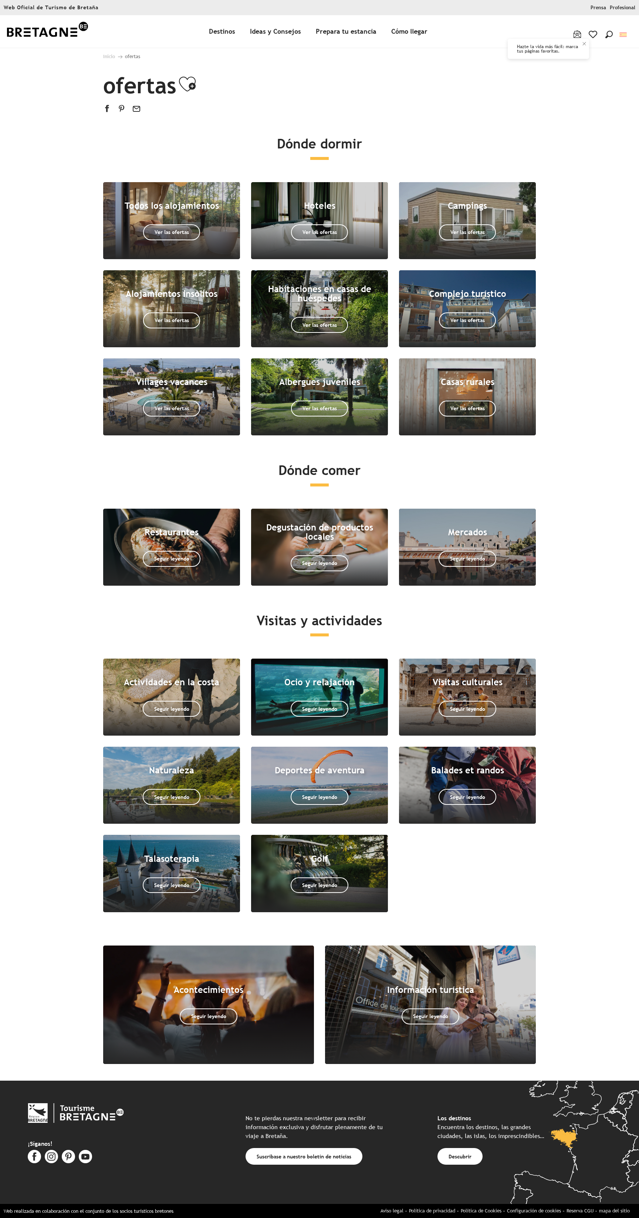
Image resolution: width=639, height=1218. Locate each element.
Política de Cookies (481, 1211)
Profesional (622, 7)
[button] (609, 34)
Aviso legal (392, 1211)
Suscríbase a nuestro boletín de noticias (304, 1156)
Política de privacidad (432, 1211)
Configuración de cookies (534, 1211)
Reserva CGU (580, 1211)
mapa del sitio (614, 1211)
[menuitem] (47, 31)
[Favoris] (594, 34)
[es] (624, 35)
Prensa (598, 7)
